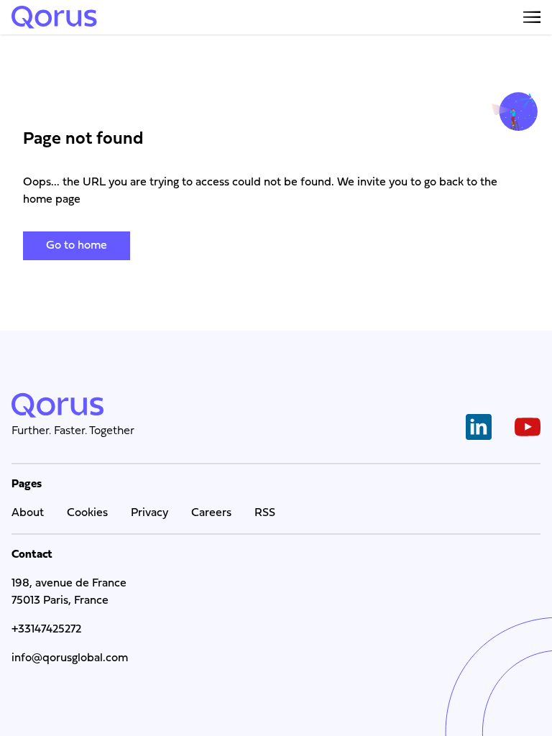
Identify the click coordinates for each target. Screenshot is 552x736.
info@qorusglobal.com (70, 658)
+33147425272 (46, 629)
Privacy (149, 513)
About (28, 513)
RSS (264, 513)
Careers (211, 513)
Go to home (76, 246)
